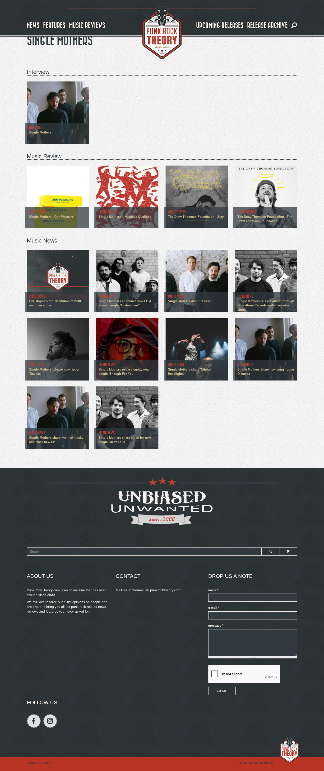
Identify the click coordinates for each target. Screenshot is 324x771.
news (33, 25)
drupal (47, 763)
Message (215, 625)
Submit (222, 691)
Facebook (34, 721)
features (54, 25)
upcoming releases (220, 25)
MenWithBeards (263, 763)
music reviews (87, 25)
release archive (267, 25)
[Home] (162, 32)
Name (213, 590)
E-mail (213, 607)
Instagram (50, 721)
